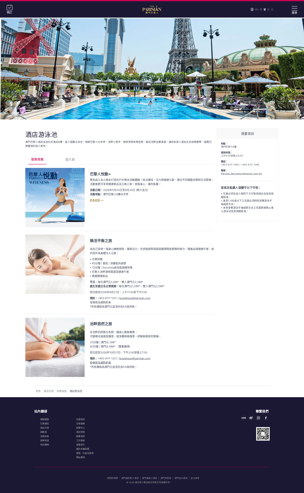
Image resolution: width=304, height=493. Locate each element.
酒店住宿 (49, 390)
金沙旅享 (195, 478)
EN (256, 9)
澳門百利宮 (165, 478)
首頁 (38, 390)
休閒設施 (62, 390)
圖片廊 (70, 159)
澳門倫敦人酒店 (149, 478)
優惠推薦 (37, 159)
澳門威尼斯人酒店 (130, 478)
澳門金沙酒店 (181, 478)
